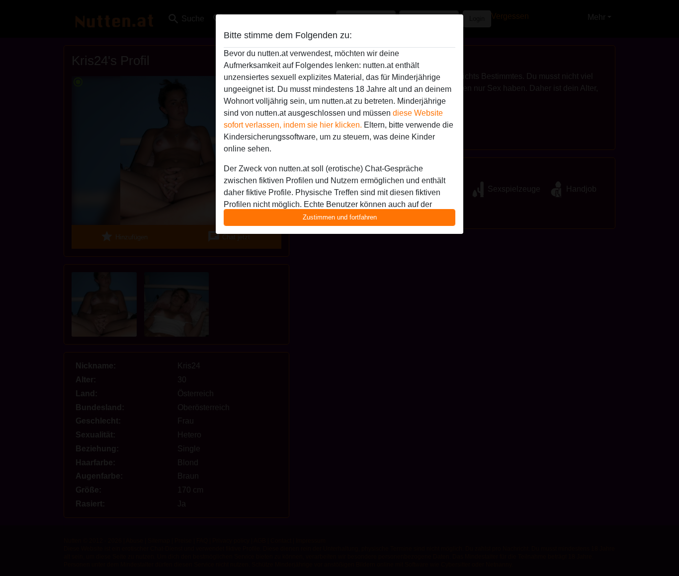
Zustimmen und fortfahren (340, 217)
